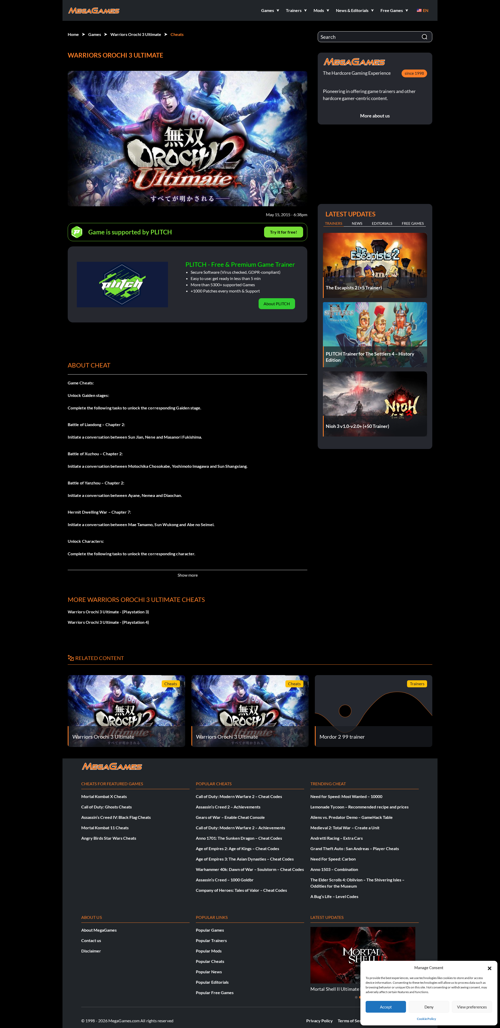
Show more (188, 574)
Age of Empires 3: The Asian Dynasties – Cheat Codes (245, 858)
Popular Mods (209, 950)
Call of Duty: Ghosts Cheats (106, 806)
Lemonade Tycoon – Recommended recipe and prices (359, 806)
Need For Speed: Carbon (333, 858)
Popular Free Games (215, 992)
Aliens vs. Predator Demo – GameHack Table (351, 817)
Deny (429, 1007)
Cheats (177, 34)
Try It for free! (283, 231)
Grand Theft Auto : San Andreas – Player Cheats (354, 848)
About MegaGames (99, 929)
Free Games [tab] (413, 223)
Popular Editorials (212, 982)
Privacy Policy (319, 1020)
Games (94, 34)
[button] (489, 967)
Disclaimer (91, 950)
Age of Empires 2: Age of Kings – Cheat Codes (237, 848)
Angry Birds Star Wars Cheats (108, 838)
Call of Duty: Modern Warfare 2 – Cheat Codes (239, 796)
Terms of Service (353, 1020)
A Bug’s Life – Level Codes (334, 896)
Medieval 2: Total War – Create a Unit (344, 827)
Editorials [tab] (382, 223)
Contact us (91, 940)
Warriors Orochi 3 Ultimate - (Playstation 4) (108, 622)
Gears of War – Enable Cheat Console (230, 817)
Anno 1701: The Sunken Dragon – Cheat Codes (239, 838)
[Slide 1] (356, 997)
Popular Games (210, 929)
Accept (386, 1007)
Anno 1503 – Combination (334, 869)
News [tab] (357, 223)
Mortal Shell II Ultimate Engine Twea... (349, 989)
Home (73, 34)
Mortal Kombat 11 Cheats (105, 827)
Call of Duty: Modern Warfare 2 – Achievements (240, 827)
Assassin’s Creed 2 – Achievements (228, 806)
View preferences (472, 1007)
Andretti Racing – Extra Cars (336, 838)
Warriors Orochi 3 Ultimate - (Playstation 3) (108, 611)
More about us (375, 116)
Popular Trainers (211, 940)
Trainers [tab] (333, 223)
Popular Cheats (210, 961)
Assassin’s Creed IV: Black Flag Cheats (116, 817)
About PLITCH (277, 303)
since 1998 (414, 73)
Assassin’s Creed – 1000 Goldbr (225, 879)
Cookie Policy (426, 1019)
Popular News (209, 971)
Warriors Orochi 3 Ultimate (135, 34)
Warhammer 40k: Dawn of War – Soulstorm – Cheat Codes (250, 869)
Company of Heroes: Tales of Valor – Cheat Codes (241, 890)
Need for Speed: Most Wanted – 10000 (346, 796)
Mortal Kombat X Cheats (104, 796)
